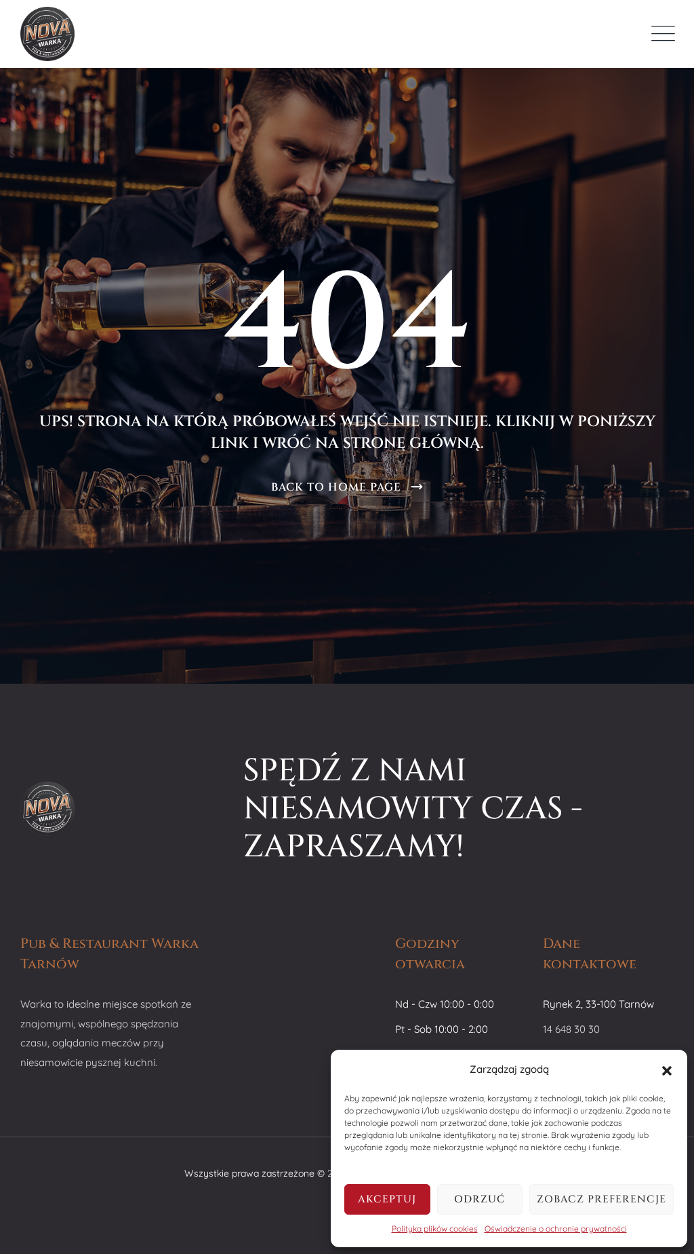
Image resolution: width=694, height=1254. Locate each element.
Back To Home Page (336, 487)
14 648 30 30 (571, 1029)
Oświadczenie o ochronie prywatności (556, 1228)
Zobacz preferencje (601, 1199)
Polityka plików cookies (435, 1228)
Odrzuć (480, 1199)
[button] (667, 1069)
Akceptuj (387, 1199)
